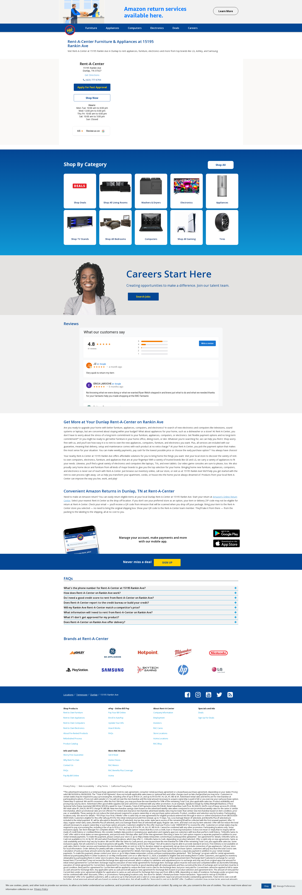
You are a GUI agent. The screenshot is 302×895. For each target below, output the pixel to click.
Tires (222, 239)
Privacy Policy (41, 889)
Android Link (227, 534)
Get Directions (92, 75)
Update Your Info (116, 723)
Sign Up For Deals (206, 717)
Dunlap (94, 694)
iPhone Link (226, 544)
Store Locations (160, 733)
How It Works (114, 728)
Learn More (225, 11)
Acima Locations (160, 738)
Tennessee (81, 694)
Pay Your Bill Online (117, 712)
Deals (176, 28)
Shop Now (92, 98)
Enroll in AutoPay (115, 717)
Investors (157, 723)
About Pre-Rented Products (75, 733)
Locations (68, 694)
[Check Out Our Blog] (230, 698)
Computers (135, 28)
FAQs (110, 733)
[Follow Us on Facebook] (187, 698)
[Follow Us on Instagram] (198, 698)
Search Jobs (143, 296)
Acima (111, 775)
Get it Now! (113, 755)
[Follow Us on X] (219, 698)
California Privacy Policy (121, 786)
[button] (284, 886)
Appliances (112, 28)
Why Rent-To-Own (71, 760)
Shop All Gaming (187, 239)
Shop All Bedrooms (115, 239)
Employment (159, 717)
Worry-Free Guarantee (73, 755)
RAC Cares (158, 728)
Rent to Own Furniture (73, 712)
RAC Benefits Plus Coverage (120, 770)
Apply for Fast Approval (92, 87)
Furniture (91, 28)
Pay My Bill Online (71, 775)
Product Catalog (70, 743)
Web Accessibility (86, 786)
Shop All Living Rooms (115, 202)
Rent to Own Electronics (73, 728)
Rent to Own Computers (74, 723)
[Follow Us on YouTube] (209, 698)
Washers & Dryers (151, 202)
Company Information (163, 712)
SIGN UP (167, 562)
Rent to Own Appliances (74, 717)
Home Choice (114, 760)
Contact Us (68, 765)
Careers (193, 28)
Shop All (221, 165)
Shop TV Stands (80, 239)
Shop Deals (80, 202)
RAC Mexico (113, 765)
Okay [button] (266, 886)
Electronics (157, 28)
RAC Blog (157, 743)
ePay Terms (102, 786)
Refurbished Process (72, 738)
